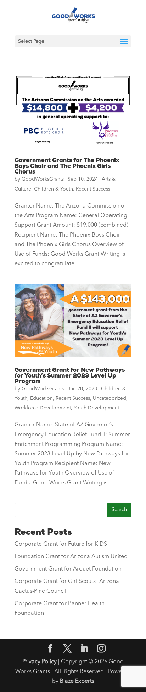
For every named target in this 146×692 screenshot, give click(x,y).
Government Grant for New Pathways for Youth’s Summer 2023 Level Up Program (70, 375)
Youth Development (96, 407)
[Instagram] (101, 649)
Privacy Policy (39, 662)
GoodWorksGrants (43, 179)
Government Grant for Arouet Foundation (68, 569)
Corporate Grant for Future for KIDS (61, 544)
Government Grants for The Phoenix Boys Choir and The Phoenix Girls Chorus (67, 166)
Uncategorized (109, 398)
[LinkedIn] (84, 649)
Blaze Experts (77, 681)
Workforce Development (43, 407)
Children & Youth (53, 189)
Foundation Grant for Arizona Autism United (71, 557)
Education (41, 398)
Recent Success (93, 189)
